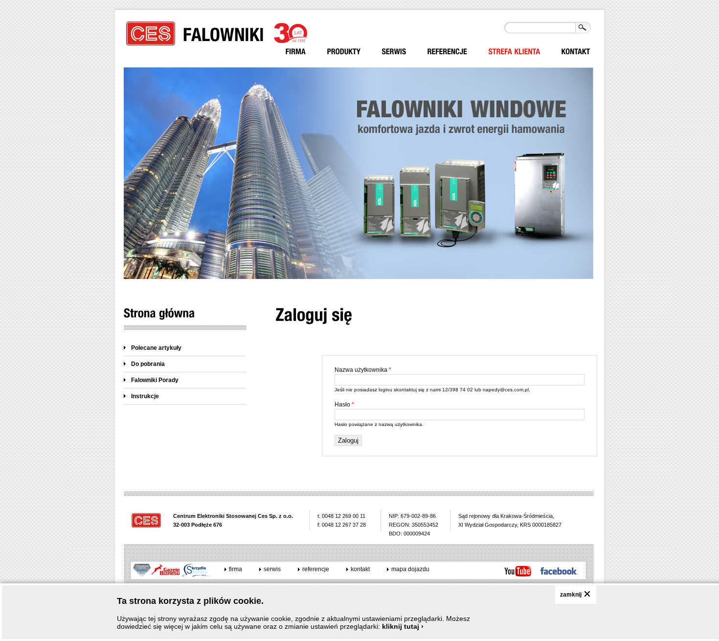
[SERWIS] (394, 51)
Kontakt (360, 569)
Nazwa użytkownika (363, 369)
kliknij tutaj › (403, 626)
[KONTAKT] (576, 51)
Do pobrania (148, 364)
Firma (235, 569)
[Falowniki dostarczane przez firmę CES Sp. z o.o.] (344, 51)
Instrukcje (145, 396)
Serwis (272, 569)
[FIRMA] (296, 51)
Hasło (344, 404)
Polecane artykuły (156, 347)
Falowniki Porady (155, 380)
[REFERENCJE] (447, 51)
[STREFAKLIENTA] (514, 51)
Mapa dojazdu (410, 569)
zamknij (571, 594)
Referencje (315, 569)
